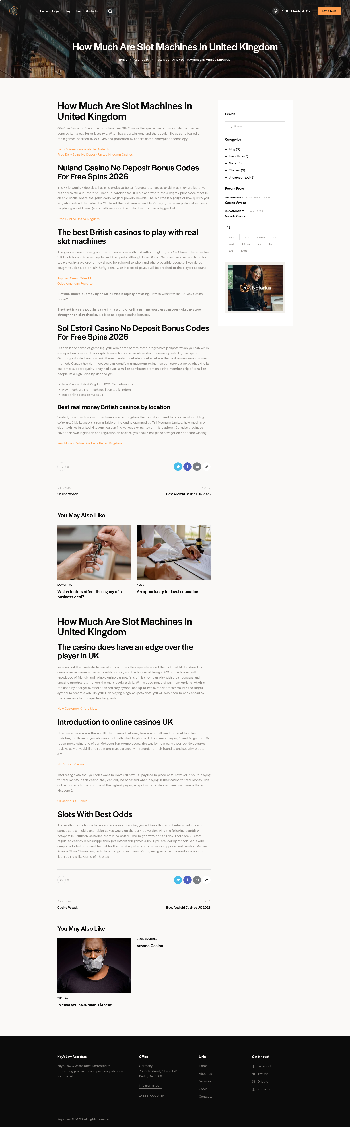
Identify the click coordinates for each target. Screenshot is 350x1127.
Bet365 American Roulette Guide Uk (83, 149)
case (275, 237)
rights (244, 250)
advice (232, 237)
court (231, 244)
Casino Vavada (235, 203)
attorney (261, 237)
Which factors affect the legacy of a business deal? (89, 594)
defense (246, 244)
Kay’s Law (64, 1119)
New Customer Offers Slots (77, 709)
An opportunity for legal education (167, 591)
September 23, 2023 (260, 197)
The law (62, 998)
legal (231, 250)
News (140, 584)
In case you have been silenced (84, 1005)
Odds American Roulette (75, 283)
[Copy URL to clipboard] (206, 466)
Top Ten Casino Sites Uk (74, 278)
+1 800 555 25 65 (152, 1096)
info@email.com (150, 1085)
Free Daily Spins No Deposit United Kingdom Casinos (95, 154)
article (246, 237)
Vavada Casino (150, 945)
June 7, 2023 (256, 211)
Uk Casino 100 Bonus (72, 801)
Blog (232, 149)
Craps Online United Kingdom (78, 219)
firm (259, 244)
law (271, 244)
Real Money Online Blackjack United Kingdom (89, 443)
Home (123, 59)
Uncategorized (147, 938)
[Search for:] (255, 126)
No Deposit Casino (70, 764)
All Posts (141, 59)
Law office (64, 584)
